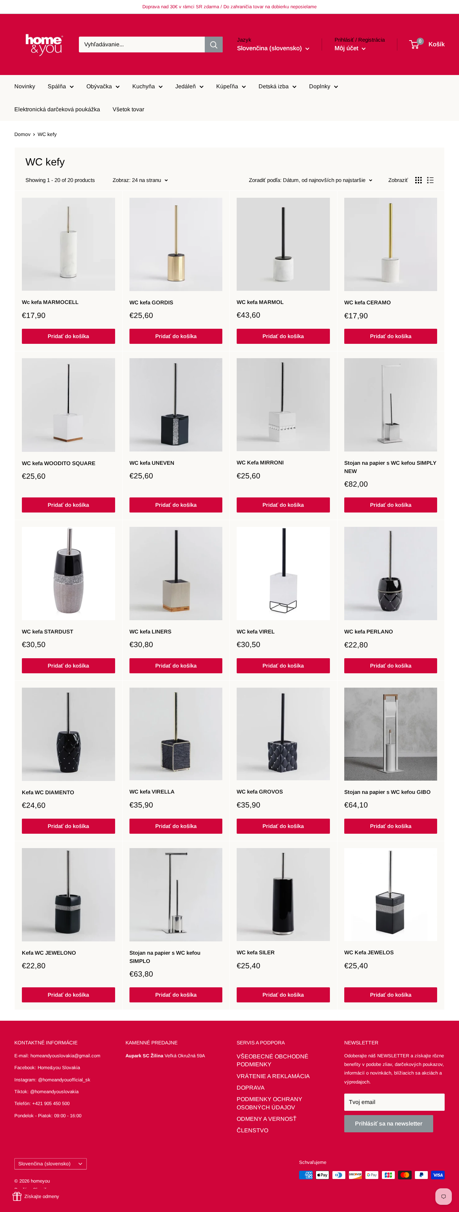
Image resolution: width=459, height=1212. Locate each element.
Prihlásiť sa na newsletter (388, 1123)
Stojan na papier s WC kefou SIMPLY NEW (390, 467)
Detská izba (274, 86)
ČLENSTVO (252, 1130)
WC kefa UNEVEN (151, 463)
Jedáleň (185, 86)
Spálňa (57, 86)
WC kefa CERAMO (367, 302)
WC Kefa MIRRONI (260, 462)
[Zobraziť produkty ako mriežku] (418, 180)
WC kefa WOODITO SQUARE (58, 463)
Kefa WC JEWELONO (49, 953)
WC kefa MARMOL (260, 302)
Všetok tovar (128, 109)
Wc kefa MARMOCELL (50, 302)
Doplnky (319, 86)
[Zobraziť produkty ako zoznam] (430, 180)
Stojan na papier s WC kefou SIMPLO (164, 957)
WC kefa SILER (256, 952)
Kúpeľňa (227, 86)
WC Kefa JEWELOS (369, 952)
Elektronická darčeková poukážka (57, 109)
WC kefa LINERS (150, 631)
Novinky (24, 86)
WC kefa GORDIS (151, 302)
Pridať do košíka (68, 336)
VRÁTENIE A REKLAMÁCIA (273, 1076)
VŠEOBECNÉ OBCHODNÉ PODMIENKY (272, 1060)
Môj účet (347, 48)
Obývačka (99, 86)
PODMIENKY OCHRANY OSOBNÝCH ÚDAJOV (269, 1103)
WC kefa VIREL (256, 631)
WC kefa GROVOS (260, 791)
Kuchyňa (143, 86)
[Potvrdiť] (214, 44)
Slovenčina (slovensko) (44, 1163)
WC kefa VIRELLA (152, 791)
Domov (22, 134)
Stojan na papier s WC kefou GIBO (387, 792)
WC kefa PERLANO (368, 631)
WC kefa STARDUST (47, 631)
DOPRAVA (251, 1088)
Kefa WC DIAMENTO (48, 792)
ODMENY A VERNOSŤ (267, 1119)
